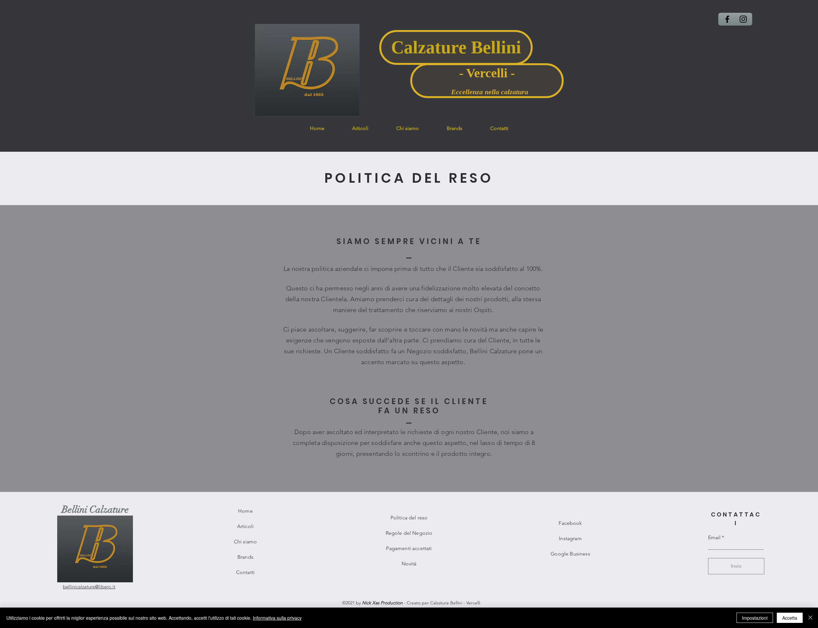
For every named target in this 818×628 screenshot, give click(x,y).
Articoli (245, 526)
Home (245, 511)
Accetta (789, 618)
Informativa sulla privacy (277, 618)
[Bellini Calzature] (727, 19)
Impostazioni (755, 618)
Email (714, 537)
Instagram (570, 538)
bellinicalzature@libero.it (89, 587)
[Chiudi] (810, 618)
